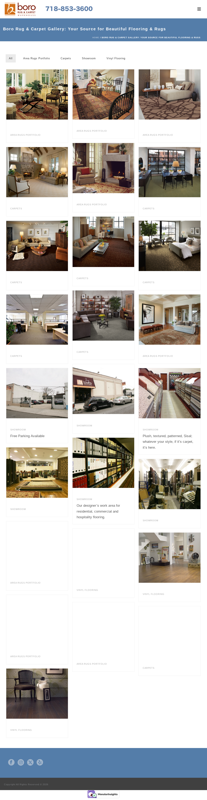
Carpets (66, 58)
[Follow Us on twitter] (30, 762)
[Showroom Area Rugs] (39, 472)
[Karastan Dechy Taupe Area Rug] (171, 94)
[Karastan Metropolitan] (171, 246)
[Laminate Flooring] (171, 484)
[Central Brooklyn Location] (105, 389)
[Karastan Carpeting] (171, 172)
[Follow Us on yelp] (40, 762)
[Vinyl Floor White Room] (171, 557)
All (11, 58)
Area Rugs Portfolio (36, 58)
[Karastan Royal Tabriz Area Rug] (39, 94)
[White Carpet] (171, 631)
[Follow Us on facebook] (11, 762)
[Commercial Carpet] (39, 319)
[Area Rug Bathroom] (39, 620)
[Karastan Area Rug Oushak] (105, 168)
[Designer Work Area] (105, 462)
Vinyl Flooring (116, 58)
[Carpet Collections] (171, 393)
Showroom (89, 58)
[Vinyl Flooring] (39, 693)
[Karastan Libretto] (39, 172)
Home (95, 37)
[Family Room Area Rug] (171, 319)
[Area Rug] (39, 546)
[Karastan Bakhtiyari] (105, 94)
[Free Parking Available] (39, 393)
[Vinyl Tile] (105, 553)
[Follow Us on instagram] (21, 762)
